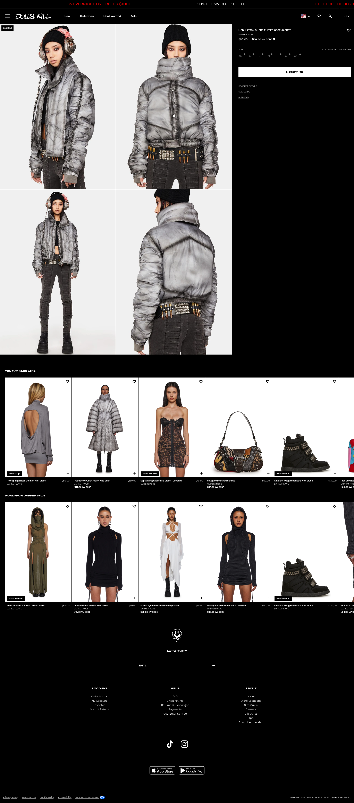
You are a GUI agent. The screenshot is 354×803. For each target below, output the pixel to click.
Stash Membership (251, 722)
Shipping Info (175, 701)
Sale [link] (133, 16)
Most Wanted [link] (112, 16)
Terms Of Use (29, 797)
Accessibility (64, 797)
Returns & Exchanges (175, 705)
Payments (175, 709)
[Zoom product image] (58, 106)
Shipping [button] (243, 97)
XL (286, 56)
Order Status (99, 696)
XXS (240, 56)
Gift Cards (251, 714)
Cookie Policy (47, 797)
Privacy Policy (10, 797)
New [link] (67, 16)
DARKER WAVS (245, 35)
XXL (296, 56)
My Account (99, 701)
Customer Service (175, 714)
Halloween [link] (87, 16)
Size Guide (251, 705)
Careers (251, 709)
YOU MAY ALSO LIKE (20, 370)
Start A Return (99, 709)
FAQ (175, 696)
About (251, 696)
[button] (97, 4)
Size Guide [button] (244, 92)
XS (250, 56)
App (250, 718)
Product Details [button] (247, 86)
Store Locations (251, 701)
